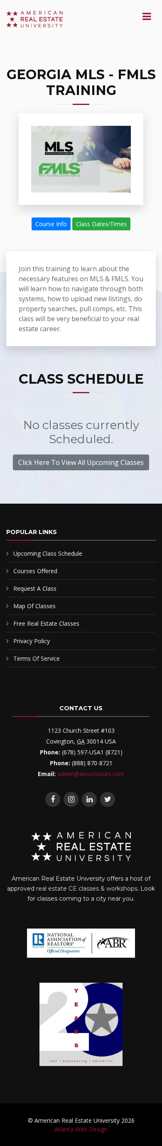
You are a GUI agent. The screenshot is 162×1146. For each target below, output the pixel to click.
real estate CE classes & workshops (86, 888)
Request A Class (34, 588)
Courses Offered (35, 571)
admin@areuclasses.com (90, 774)
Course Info (51, 224)
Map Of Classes (34, 606)
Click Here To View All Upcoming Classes (81, 462)
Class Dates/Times (101, 224)
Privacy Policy (31, 641)
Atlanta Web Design (81, 1129)
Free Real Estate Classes (46, 623)
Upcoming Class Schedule (47, 553)
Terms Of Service (36, 658)
